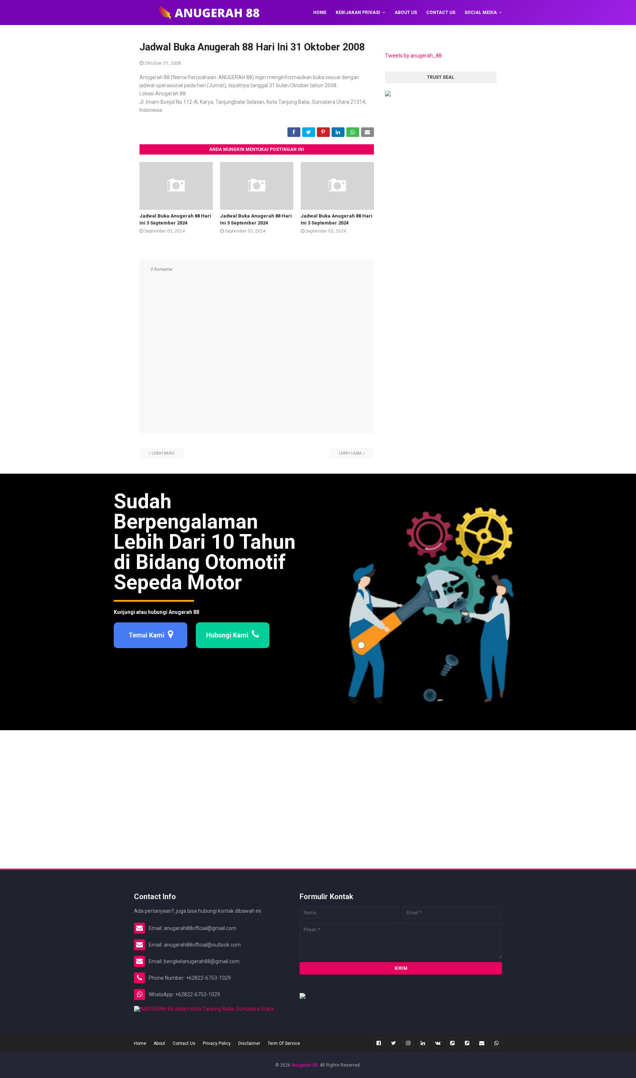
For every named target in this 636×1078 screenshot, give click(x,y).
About (159, 1043)
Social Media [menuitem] (480, 12)
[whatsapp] (496, 1042)
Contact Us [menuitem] (440, 12)
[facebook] (378, 1042)
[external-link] (452, 1042)
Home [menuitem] (319, 12)
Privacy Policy (217, 1043)
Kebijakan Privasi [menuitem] (358, 12)
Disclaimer (249, 1043)
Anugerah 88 (305, 1065)
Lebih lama (350, 453)
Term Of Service (284, 1043)
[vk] (437, 1042)
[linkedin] (422, 1042)
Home (140, 1043)
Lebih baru (163, 453)
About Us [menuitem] (406, 12)
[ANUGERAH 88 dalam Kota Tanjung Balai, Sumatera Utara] (203, 1009)
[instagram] (408, 1042)
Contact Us (184, 1043)
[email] (481, 1042)
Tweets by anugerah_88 (413, 56)
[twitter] (393, 1042)
